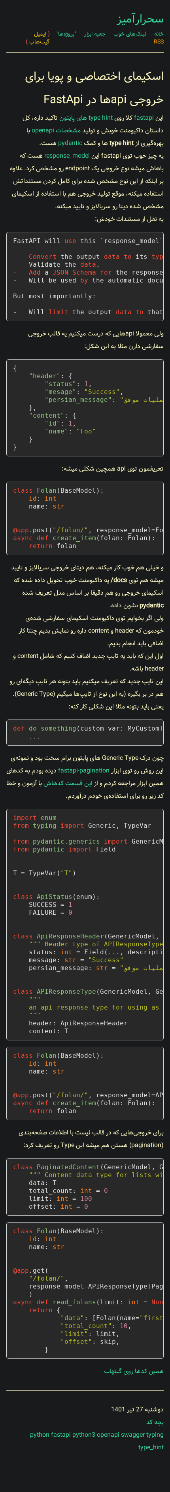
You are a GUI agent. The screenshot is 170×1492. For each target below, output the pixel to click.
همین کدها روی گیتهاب (134, 1371)
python (39, 1435)
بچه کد (155, 1422)
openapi (108, 1435)
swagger (133, 1435)
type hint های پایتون (86, 118)
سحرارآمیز (140, 19)
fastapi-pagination (84, 771)
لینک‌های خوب (129, 34)
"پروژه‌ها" (66, 34)
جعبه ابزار (95, 34)
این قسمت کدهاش (68, 783)
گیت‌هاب (38, 42)
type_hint (151, 1447)
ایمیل (42, 34)
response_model (67, 156)
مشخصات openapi (56, 131)
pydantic (70, 143)
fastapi (144, 118)
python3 (83, 1435)
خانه (159, 34)
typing (155, 1435)
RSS (159, 42)
